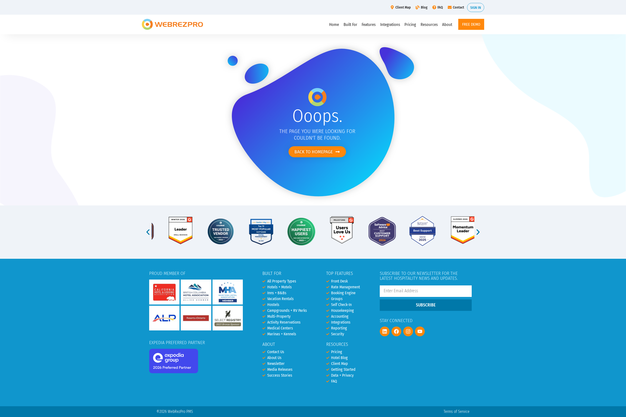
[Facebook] (396, 331)
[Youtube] (420, 331)
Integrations (390, 24)
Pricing (410, 24)
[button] (148, 232)
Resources (429, 24)
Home (334, 24)
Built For (350, 24)
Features (369, 24)
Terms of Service (457, 411)
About (447, 24)
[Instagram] (408, 331)
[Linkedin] (385, 331)
